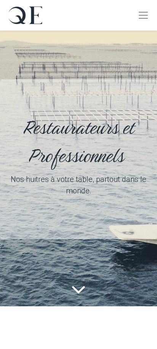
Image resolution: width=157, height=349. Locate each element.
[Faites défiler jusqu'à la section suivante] (78, 289)
